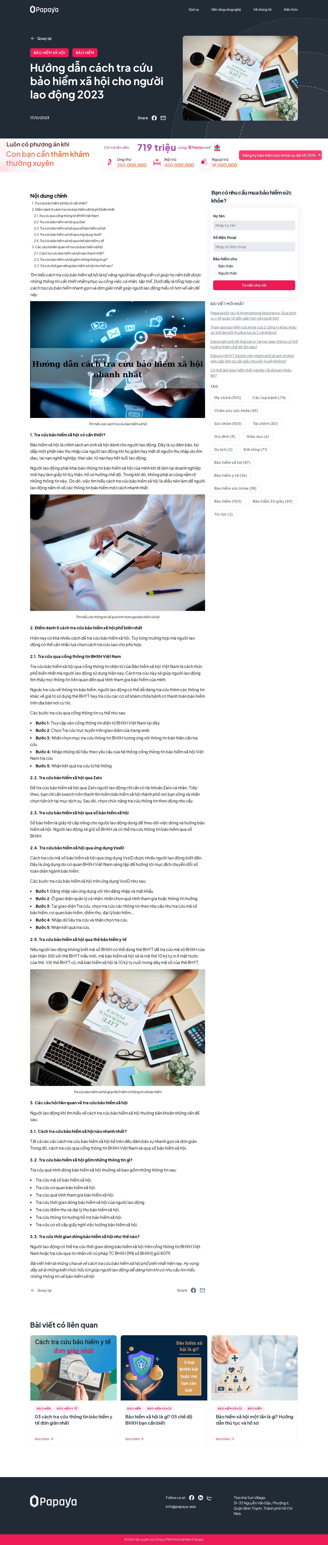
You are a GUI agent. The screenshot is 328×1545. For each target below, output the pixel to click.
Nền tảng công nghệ (226, 9)
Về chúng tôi (262, 9)
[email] (163, 118)
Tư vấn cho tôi (254, 285)
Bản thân (225, 266)
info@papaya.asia (175, 1506)
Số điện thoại (224, 237)
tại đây (153, 722)
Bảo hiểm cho (225, 258)
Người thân (227, 273)
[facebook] (154, 118)
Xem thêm (42, 1439)
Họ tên (219, 216)
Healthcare (199, 26)
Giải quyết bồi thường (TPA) (212, 18)
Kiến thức (291, 9)
